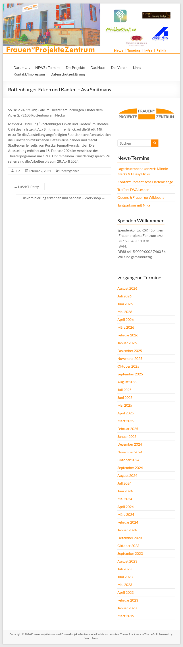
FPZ (17, 171)
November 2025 (129, 358)
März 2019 (125, 616)
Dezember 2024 (129, 444)
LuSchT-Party (26, 186)
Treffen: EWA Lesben (133, 189)
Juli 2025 (124, 389)
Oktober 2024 (128, 460)
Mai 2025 (124, 405)
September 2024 (130, 467)
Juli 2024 (124, 483)
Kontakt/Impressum (29, 74)
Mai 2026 (124, 311)
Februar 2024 (127, 522)
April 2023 (125, 592)
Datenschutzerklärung (67, 74)
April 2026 (125, 319)
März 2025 (125, 421)
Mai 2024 (124, 499)
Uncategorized (69, 171)
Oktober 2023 (128, 545)
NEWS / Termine (47, 67)
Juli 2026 (124, 296)
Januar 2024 (127, 530)
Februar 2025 (127, 428)
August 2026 (127, 288)
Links (137, 67)
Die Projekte (75, 67)
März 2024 (125, 514)
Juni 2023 (125, 577)
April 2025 (125, 413)
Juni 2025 (125, 397)
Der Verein (119, 67)
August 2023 (127, 561)
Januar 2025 (127, 436)
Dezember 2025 (129, 350)
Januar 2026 (127, 343)
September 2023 (130, 553)
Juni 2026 (125, 304)
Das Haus (98, 67)
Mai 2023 (124, 584)
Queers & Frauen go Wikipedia (140, 197)
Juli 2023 (124, 569)
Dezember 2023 (129, 538)
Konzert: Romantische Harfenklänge (145, 182)
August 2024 (127, 475)
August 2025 (127, 382)
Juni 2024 (125, 491)
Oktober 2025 (128, 366)
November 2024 (129, 452)
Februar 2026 (127, 335)
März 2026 (125, 327)
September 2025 (130, 374)
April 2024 (125, 506)
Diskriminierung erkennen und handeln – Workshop (63, 198)
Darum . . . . (22, 67)
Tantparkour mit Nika (133, 205)
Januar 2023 (127, 608)
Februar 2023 (127, 600)
